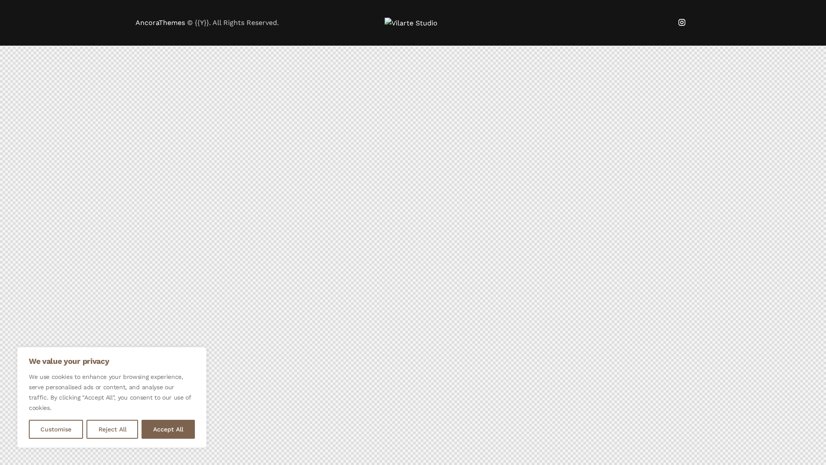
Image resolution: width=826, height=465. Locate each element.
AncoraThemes (160, 23)
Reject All (112, 429)
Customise (55, 429)
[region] (111, 397)
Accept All (168, 429)
